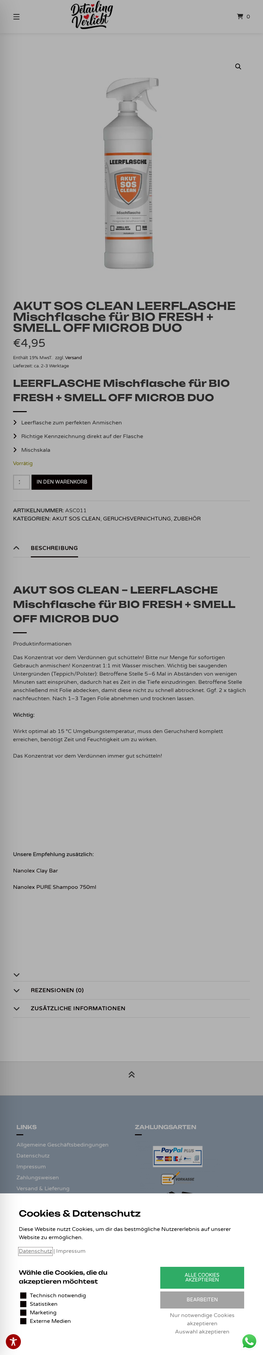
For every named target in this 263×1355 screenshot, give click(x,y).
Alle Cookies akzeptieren (202, 1277)
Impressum (71, 1251)
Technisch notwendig (58, 1295)
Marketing (43, 1312)
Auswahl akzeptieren (202, 1331)
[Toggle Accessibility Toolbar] (13, 1341)
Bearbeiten (202, 1300)
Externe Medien (50, 1321)
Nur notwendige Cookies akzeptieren (202, 1319)
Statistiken (44, 1304)
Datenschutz (35, 1251)
